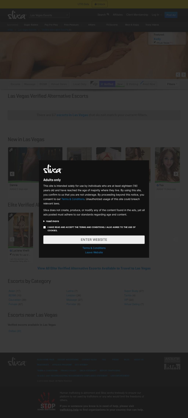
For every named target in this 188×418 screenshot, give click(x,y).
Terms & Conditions (72, 199)
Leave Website (94, 252)
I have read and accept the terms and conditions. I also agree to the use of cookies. (91, 229)
